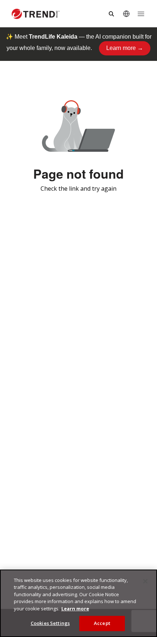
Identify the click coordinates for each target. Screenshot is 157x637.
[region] (78, 603)
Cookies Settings (50, 623)
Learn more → (124, 48)
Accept (102, 623)
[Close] (145, 581)
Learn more (75, 608)
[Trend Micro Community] (36, 14)
